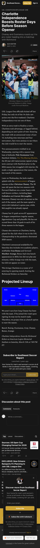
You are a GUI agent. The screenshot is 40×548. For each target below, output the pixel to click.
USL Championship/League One (15, 10)
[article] (20, 449)
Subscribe (27, 3)
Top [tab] (4, 436)
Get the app (30, 538)
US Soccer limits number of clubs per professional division (14, 449)
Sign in (35, 3)
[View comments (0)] (12, 51)
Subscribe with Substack (21, 517)
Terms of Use (30, 380)
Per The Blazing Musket (27, 158)
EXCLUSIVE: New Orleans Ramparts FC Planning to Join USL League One (13, 464)
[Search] (36, 436)
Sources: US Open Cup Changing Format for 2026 (14, 443)
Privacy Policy (27, 526)
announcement (21, 181)
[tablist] (11, 409)
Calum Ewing (16, 474)
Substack (9, 543)
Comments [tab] (7, 409)
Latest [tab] (10, 436)
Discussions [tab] (19, 436)
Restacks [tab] (16, 409)
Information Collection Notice (24, 382)
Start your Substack (14, 538)
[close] (33, 478)
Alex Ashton (11, 44)
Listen (35, 45)
